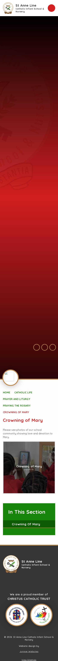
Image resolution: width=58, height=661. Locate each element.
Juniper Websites (29, 651)
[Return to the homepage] (11, 564)
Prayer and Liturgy (16, 399)
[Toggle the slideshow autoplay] (52, 347)
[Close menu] (51, 8)
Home (6, 392)
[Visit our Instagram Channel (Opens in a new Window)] (41, 581)
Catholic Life (23, 392)
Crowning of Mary (16, 412)
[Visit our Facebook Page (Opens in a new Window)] (33, 581)
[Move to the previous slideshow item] (36, 347)
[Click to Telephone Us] (25, 581)
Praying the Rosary (17, 405)
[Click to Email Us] (17, 581)
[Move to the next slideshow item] (44, 347)
